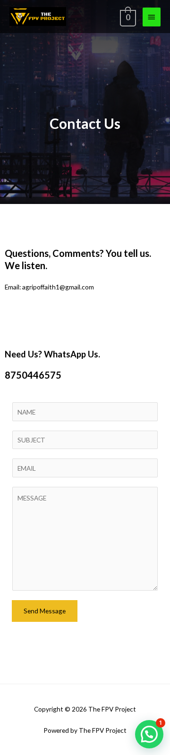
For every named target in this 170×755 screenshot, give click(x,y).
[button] (149, 734)
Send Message (45, 611)
